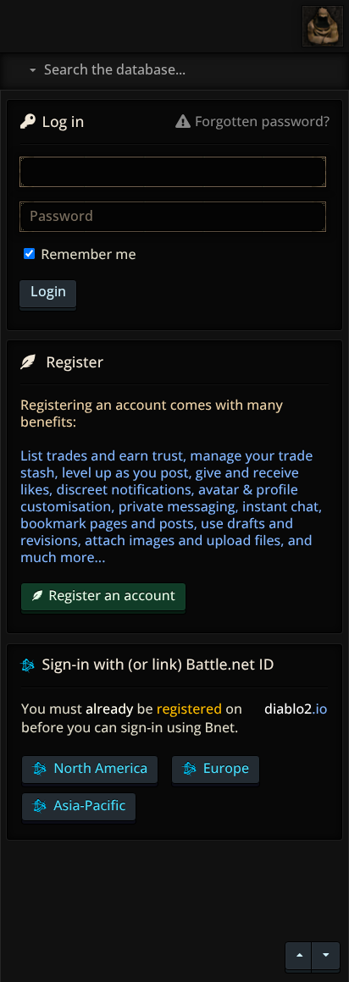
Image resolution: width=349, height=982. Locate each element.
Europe (224, 768)
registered (189, 708)
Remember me (86, 254)
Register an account (111, 595)
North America (98, 768)
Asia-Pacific (87, 805)
